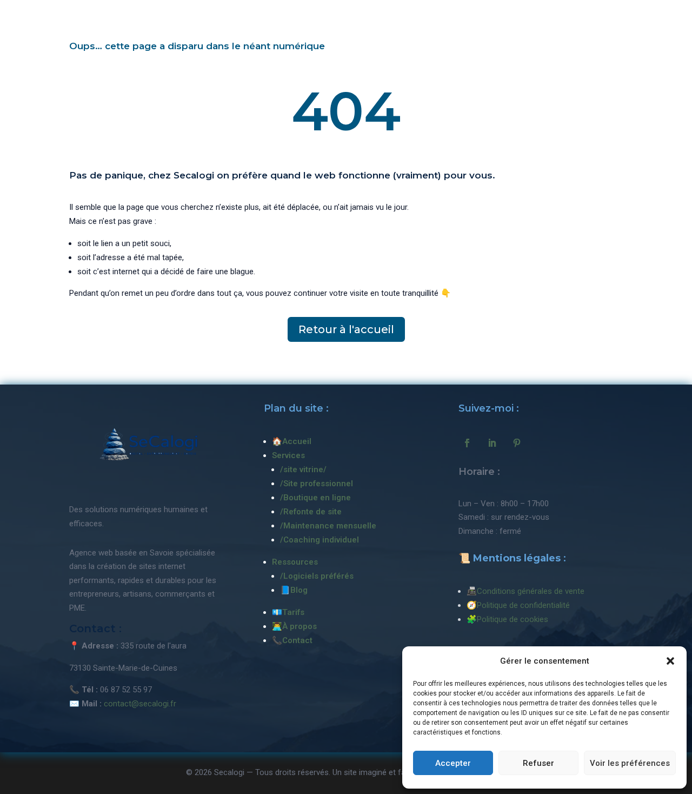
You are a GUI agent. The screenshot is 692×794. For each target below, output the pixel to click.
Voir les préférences (630, 763)
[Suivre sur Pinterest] (516, 443)
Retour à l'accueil (346, 329)
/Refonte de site (311, 512)
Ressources (295, 562)
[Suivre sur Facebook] (467, 443)
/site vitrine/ (303, 469)
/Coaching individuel (319, 540)
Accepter (453, 763)
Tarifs (293, 612)
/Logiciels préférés (317, 576)
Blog (299, 590)
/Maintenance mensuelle (328, 526)
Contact (297, 640)
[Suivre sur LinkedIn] (492, 443)
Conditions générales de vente (530, 591)
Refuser (538, 763)
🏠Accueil (291, 441)
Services (288, 455)
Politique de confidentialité (523, 605)
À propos (299, 626)
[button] (670, 661)
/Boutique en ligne (315, 497)
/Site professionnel (316, 483)
